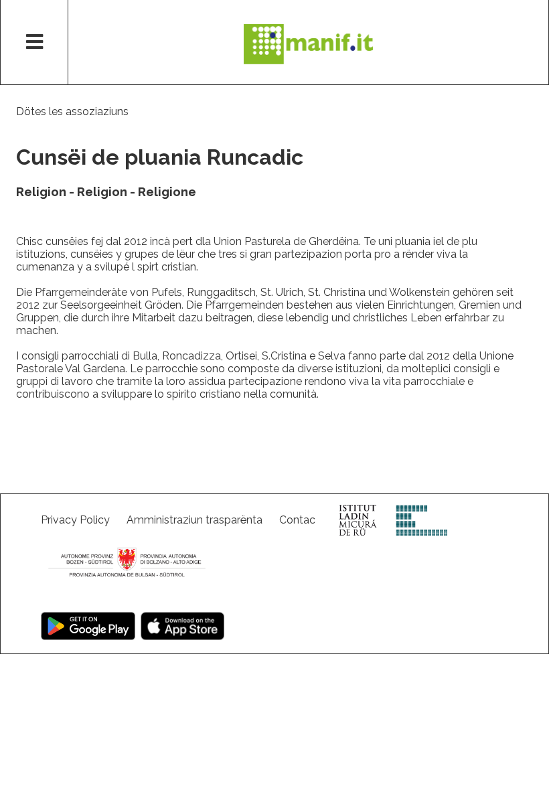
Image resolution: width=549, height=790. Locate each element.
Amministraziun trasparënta (194, 520)
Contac (297, 520)
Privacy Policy (75, 520)
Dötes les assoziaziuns (72, 111)
